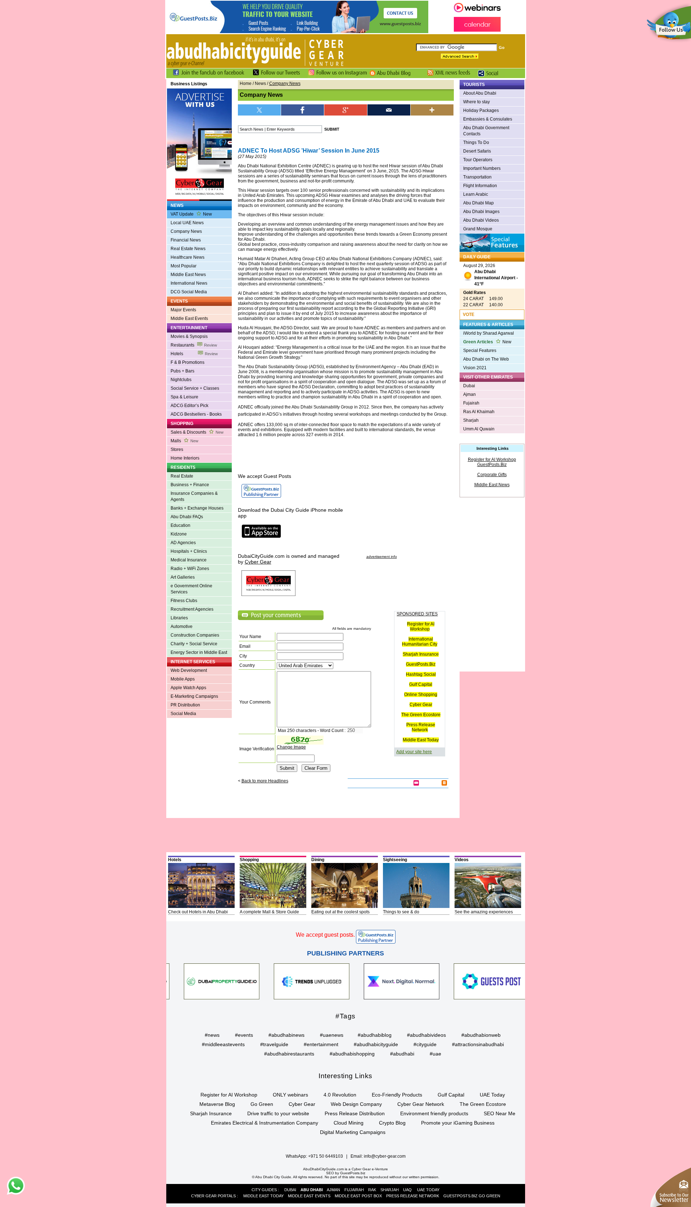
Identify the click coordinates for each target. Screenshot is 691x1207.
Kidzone (179, 534)
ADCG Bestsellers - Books (196, 414)
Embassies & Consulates (487, 119)
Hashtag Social (421, 674)
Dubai (469, 385)
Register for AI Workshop (420, 626)
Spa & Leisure (184, 396)
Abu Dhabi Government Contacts (486, 130)
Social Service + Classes (195, 388)
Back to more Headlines (264, 780)
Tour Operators (477, 159)
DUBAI (290, 1190)
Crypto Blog (392, 1123)
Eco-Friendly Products (397, 1095)
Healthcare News (187, 257)
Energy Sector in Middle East (199, 652)
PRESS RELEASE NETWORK (412, 1196)
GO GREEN (489, 1196)
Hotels (194, 353)
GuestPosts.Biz (420, 664)
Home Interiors (185, 458)
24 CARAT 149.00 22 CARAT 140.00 (483, 298)
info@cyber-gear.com (385, 1156)
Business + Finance (190, 484)
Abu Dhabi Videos (481, 220)
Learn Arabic (475, 194)
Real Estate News (188, 248)
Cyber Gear (421, 704)
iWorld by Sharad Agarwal (488, 333)
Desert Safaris (477, 151)
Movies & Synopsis (189, 336)
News (260, 83)
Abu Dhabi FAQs (187, 516)
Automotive (182, 626)
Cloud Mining (348, 1123)
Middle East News (188, 274)
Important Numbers (482, 168)
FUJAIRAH (354, 1190)
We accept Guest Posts (264, 476)
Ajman (469, 394)
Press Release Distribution (355, 1113)
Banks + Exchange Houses (197, 508)
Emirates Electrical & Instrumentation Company (264, 1123)
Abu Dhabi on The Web (486, 359)
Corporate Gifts (492, 474)
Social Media (183, 713)
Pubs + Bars (182, 371)
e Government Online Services (191, 589)
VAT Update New (191, 214)
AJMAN (333, 1190)
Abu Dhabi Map (478, 202)
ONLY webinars (290, 1095)
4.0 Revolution (340, 1095)
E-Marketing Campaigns (194, 696)
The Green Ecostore (421, 714)
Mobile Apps (183, 679)
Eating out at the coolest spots (340, 911)
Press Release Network (420, 727)
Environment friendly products (434, 1113)
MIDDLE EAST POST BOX (358, 1196)
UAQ (407, 1190)
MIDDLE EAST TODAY (263, 1196)
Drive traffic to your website (278, 1113)
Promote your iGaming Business (457, 1123)
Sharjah (471, 420)
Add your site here (414, 751)
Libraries (179, 617)
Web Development (189, 670)
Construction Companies (195, 635)
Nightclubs (181, 379)
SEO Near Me (499, 1113)
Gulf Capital (420, 684)
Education (180, 525)
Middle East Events (189, 318)
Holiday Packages (481, 110)
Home (246, 83)
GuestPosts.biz (352, 1173)
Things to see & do (401, 911)
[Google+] (345, 110)
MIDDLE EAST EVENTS (309, 1196)
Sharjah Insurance (421, 654)
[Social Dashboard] (490, 76)
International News (189, 283)
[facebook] (302, 110)
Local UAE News (187, 222)
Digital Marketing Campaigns (352, 1132)
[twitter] (259, 110)
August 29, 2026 (490, 274)
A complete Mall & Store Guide (269, 911)
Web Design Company (356, 1104)
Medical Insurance (189, 559)
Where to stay (476, 101)
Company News (186, 231)
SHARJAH (389, 1190)
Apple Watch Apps (188, 687)
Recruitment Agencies (192, 609)
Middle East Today (421, 739)
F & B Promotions (187, 362)
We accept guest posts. (325, 935)
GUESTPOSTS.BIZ (460, 1196)
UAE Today (492, 1095)
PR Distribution (185, 705)
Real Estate (182, 476)
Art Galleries (183, 577)
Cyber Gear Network (420, 1104)
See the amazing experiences (484, 911)
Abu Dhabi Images (481, 211)
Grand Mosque (477, 228)
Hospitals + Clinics (189, 551)
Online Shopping (420, 694)
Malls (184, 440)
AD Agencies (183, 542)
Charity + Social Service (194, 643)
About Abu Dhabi (479, 93)
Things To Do (476, 142)
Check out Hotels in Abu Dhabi (198, 911)
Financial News (186, 240)
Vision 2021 (475, 367)
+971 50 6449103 (325, 1156)
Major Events (183, 309)
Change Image (291, 747)
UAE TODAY (428, 1190)
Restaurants (194, 345)
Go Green (261, 1104)
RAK (372, 1190)
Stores (177, 449)
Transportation (477, 177)
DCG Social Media (189, 291)
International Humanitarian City (419, 642)
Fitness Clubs (184, 600)
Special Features (479, 350)
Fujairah (471, 403)
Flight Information (480, 185)
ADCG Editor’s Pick (189, 405)
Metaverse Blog (217, 1104)
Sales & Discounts (197, 432)
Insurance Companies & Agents (194, 496)
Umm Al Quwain (478, 428)
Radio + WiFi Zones (190, 568)
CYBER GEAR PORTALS (213, 1196)
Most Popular (184, 265)
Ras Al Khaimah (478, 411)
